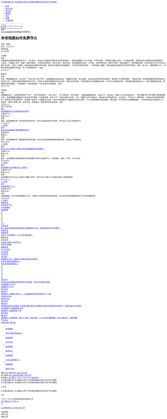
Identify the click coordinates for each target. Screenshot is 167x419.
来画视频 (9, 32)
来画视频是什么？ (8, 186)
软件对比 (20, 375)
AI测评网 (9, 20)
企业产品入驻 (21, 373)
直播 (7, 18)
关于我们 (12, 378)
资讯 (7, 16)
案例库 (8, 13)
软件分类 (9, 9)
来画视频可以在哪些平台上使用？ (14, 168)
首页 (7, 6)
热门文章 (12, 375)
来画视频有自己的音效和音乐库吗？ (15, 111)
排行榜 (8, 11)
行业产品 (27, 375)
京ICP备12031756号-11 (10, 401)
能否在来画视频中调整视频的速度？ (15, 130)
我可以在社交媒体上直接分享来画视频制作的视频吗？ (23, 149)
